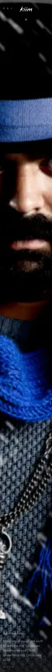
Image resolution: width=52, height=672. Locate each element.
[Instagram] (4, 8)
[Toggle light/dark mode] (11, 8)
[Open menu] (26, 19)
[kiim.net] (25, 8)
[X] (8, 8)
